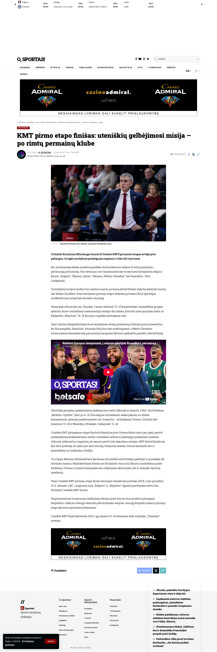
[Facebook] (136, 59)
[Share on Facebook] (189, 154)
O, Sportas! (31, 59)
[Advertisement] (108, 31)
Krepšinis (23, 128)
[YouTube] (140, 59)
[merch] (148, 59)
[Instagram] (144, 59)
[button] (51, 641)
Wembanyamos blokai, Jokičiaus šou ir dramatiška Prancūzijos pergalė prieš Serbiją (173, 630)
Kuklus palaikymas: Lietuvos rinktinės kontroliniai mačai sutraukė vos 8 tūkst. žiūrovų (174, 618)
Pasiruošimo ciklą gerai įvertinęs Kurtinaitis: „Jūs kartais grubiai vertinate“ (173, 642)
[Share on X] (193, 154)
